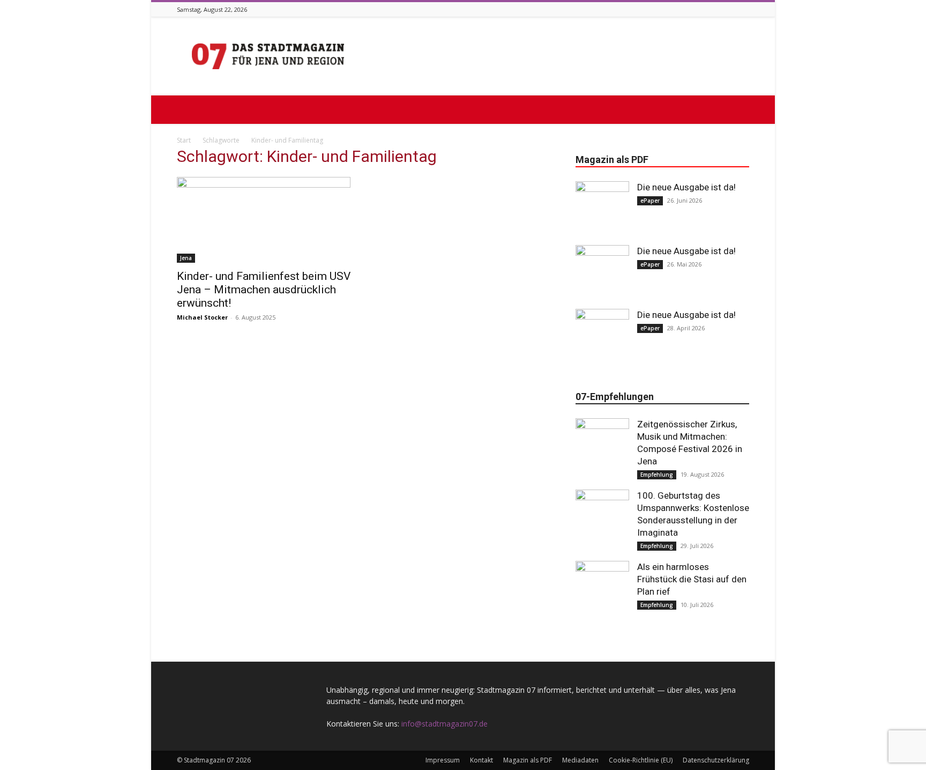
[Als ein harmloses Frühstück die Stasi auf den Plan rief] (602, 587)
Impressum (442, 760)
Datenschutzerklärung (716, 760)
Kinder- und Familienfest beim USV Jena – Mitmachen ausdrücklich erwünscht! (263, 289)
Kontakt (481, 760)
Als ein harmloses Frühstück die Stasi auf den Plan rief (691, 579)
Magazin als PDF (527, 760)
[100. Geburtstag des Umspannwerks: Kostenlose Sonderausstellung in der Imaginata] (602, 516)
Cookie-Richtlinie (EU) (641, 760)
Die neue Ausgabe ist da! (686, 187)
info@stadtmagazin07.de (444, 724)
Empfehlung (656, 474)
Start (184, 140)
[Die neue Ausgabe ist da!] (602, 208)
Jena (186, 258)
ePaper (650, 200)
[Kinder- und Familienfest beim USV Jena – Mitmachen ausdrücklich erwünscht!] (263, 220)
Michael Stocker (202, 317)
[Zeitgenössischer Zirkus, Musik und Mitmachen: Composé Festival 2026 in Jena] (602, 445)
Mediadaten (580, 760)
